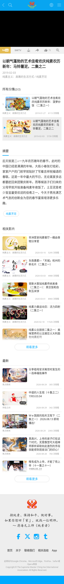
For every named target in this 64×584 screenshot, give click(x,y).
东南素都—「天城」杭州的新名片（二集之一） (44, 262)
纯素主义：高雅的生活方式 (18, 76)
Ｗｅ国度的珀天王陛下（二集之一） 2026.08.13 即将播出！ (44, 419)
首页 (9, 550)
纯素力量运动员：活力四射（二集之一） (44, 308)
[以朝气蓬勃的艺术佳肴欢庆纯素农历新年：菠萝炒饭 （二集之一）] (17, 104)
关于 (18, 550)
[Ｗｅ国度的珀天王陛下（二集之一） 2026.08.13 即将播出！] (14, 421)
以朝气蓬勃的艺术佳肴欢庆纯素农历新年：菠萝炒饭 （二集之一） (46, 101)
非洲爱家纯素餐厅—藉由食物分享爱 (44, 239)
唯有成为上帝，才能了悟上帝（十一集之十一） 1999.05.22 (44, 465)
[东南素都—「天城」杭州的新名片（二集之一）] (14, 266)
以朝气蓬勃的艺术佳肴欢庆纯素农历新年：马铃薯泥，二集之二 (46, 124)
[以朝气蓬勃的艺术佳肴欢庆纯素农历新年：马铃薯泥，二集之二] (19, 127)
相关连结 (43, 550)
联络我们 (29, 550)
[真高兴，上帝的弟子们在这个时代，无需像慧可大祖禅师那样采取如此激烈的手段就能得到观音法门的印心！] (14, 444)
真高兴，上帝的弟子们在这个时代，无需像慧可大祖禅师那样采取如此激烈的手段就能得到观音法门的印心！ (44, 444)
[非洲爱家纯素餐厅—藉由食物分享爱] (14, 243)
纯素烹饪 (41, 76)
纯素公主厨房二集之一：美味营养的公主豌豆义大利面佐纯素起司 (44, 333)
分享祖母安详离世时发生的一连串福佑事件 (44, 371)
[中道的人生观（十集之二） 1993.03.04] (14, 398)
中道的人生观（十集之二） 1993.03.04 (44, 394)
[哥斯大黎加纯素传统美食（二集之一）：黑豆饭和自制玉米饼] (14, 289)
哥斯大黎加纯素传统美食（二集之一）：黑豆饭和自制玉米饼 (44, 287)
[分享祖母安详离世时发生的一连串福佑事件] (14, 375)
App (54, 550)
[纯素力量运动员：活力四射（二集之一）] (14, 313)
